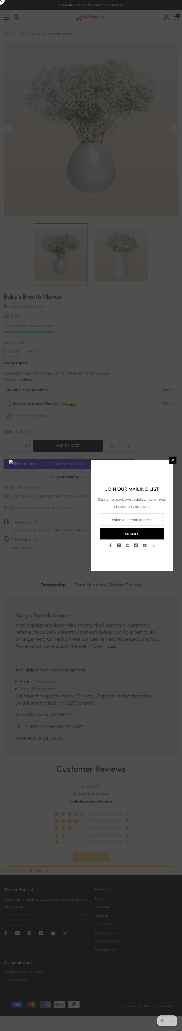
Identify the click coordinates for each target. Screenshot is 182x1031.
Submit (132, 534)
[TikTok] (136, 545)
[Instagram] (119, 545)
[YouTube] (145, 545)
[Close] (173, 460)
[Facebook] (111, 545)
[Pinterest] (128, 545)
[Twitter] (153, 545)
